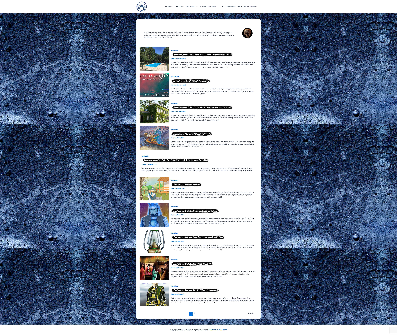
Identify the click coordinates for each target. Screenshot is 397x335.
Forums (180, 6)
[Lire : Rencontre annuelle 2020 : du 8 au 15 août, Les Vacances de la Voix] (154, 111)
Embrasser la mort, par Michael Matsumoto (192, 133)
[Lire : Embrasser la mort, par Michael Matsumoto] (154, 138)
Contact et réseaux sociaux (248, 6)
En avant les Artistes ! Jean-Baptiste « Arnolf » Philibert (198, 237)
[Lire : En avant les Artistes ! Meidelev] (154, 188)
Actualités (174, 50)
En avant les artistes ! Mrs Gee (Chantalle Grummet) (195, 290)
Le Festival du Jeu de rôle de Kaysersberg (191, 80)
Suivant (251, 314)
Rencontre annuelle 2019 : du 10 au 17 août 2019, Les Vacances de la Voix (176, 160)
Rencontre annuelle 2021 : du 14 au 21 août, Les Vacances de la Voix (202, 54)
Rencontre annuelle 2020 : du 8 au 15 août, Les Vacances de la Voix (202, 107)
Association (191, 6)
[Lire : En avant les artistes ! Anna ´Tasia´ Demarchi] (154, 268)
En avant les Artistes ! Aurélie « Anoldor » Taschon (195, 210)
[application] (172, 6)
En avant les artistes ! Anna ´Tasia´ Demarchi (192, 263)
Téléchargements (229, 6)
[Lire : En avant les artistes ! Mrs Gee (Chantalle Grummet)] (154, 294)
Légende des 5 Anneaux (209, 6)
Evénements (175, 77)
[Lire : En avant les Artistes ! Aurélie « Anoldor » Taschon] (154, 215)
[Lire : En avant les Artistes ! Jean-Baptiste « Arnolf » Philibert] (154, 241)
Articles (169, 6)
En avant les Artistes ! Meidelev (186, 184)
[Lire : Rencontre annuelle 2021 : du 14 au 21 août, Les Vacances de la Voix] (154, 59)
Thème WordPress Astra (218, 330)
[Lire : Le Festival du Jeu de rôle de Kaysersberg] (154, 85)
